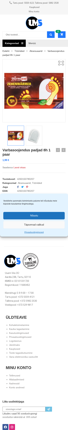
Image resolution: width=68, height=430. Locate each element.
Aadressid (14, 383)
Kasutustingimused (19, 333)
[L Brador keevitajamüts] (64, 150)
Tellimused (14, 375)
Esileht (5, 51)
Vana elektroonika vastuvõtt (23, 356)
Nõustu (34, 215)
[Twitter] (22, 187)
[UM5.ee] (34, 23)
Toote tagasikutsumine (21, 353)
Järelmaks (14, 345)
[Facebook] (18, 187)
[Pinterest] (27, 187)
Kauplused (14, 349)
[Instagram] (12, 427)
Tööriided (19, 51)
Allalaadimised (16, 379)
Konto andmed (16, 387)
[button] (61, 63)
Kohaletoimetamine (19, 325)
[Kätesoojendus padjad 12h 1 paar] (58, 150)
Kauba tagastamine (19, 329)
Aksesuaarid (36, 51)
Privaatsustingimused (34, 232)
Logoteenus (15, 341)
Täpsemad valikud (34, 224)
